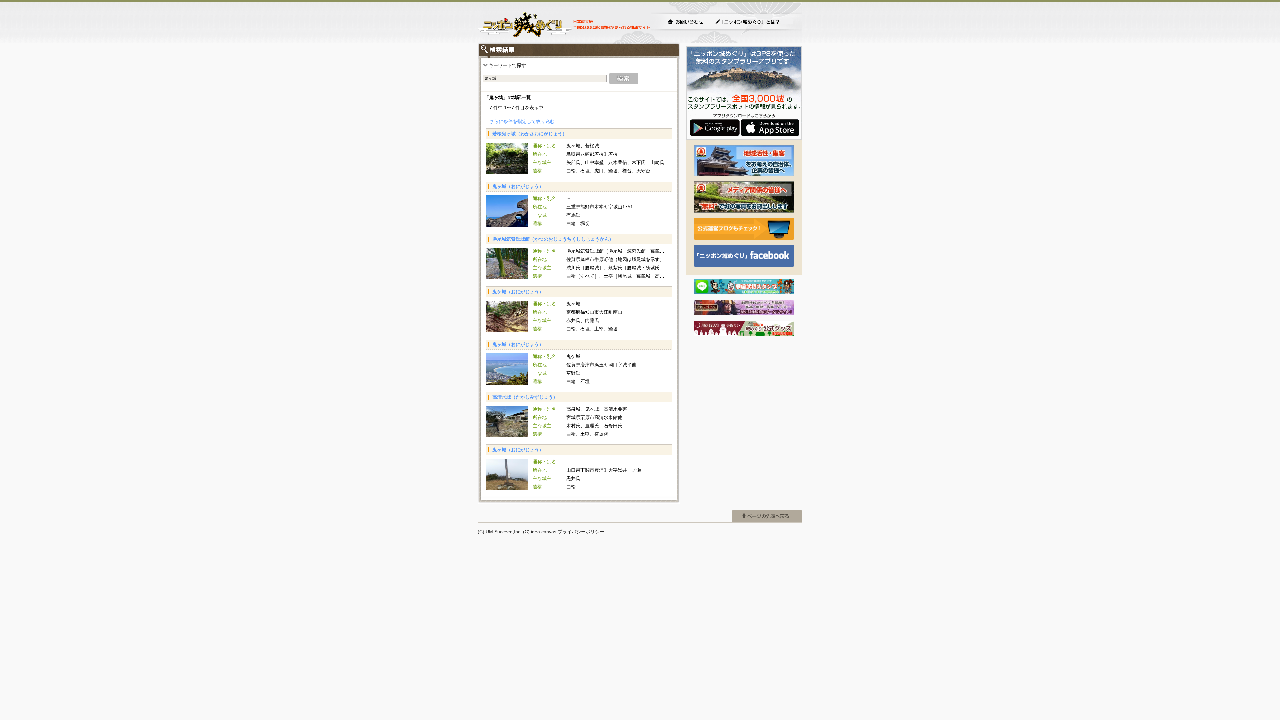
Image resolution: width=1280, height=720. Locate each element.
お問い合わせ (685, 21)
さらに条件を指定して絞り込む (522, 121)
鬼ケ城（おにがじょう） (518, 291)
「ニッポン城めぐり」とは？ (754, 21)
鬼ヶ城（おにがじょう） (518, 186)
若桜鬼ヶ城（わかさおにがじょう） (529, 133)
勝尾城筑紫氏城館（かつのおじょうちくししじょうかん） (553, 239)
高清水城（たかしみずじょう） (525, 397)
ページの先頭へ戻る (767, 516)
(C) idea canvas (539, 531)
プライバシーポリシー (581, 531)
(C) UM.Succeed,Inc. (500, 531)
